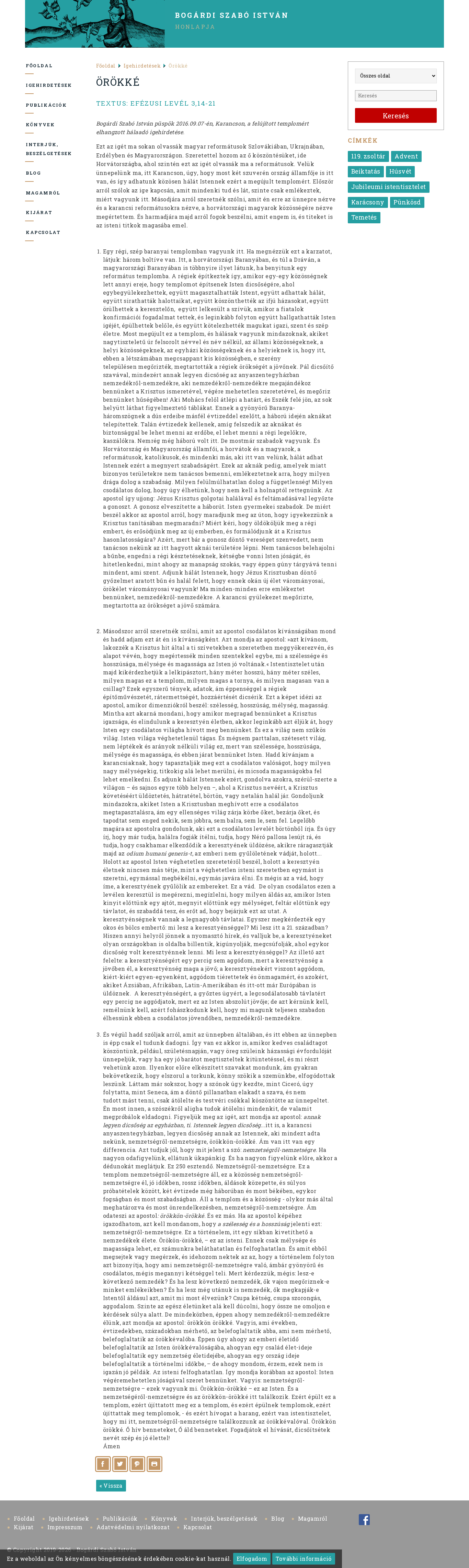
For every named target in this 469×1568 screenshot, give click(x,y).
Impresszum (65, 1527)
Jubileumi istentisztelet (388, 187)
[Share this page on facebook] (103, 1464)
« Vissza (111, 1485)
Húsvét (400, 171)
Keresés (396, 115)
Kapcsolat (30, 232)
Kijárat (30, 212)
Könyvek (30, 124)
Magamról (30, 193)
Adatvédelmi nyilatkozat (133, 1527)
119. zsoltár (368, 156)
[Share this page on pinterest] (137, 1464)
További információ (304, 1558)
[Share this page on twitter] (120, 1464)
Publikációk (30, 105)
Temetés (364, 217)
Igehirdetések (30, 85)
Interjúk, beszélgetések (30, 149)
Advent (406, 156)
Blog (30, 173)
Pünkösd (407, 202)
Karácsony (368, 202)
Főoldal (30, 65)
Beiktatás (365, 171)
